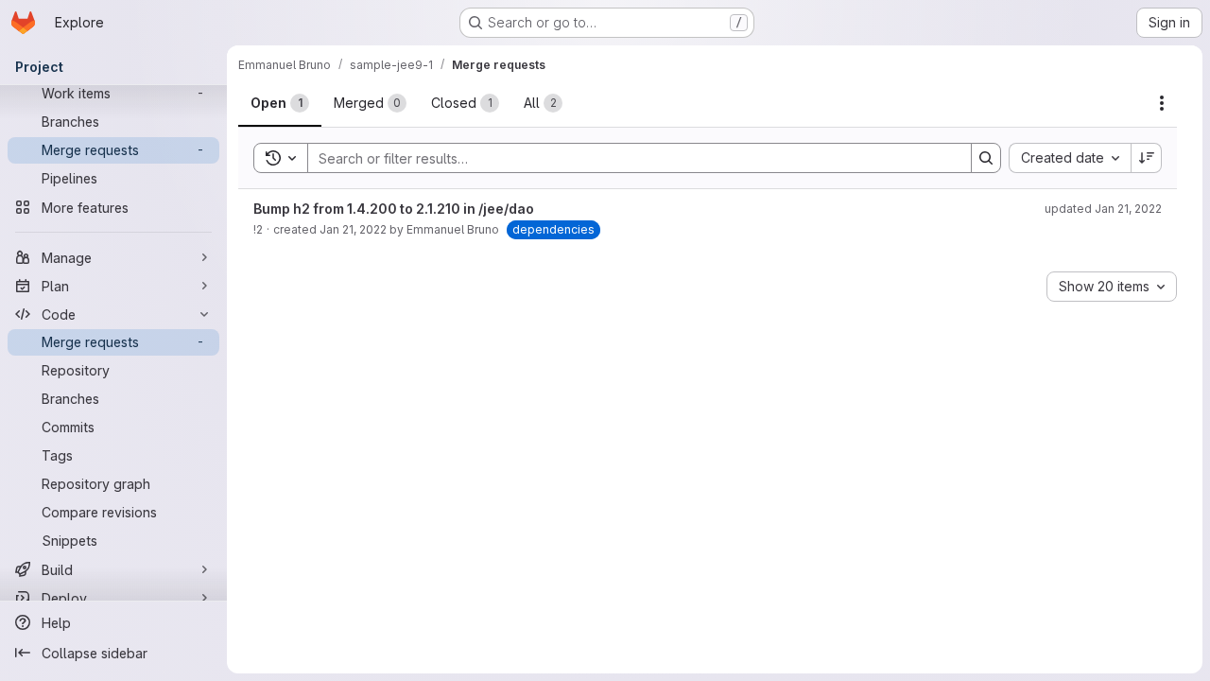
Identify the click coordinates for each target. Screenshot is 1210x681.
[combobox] (1070, 158)
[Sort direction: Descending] (1147, 158)
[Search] (986, 158)
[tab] (279, 103)
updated (1103, 208)
